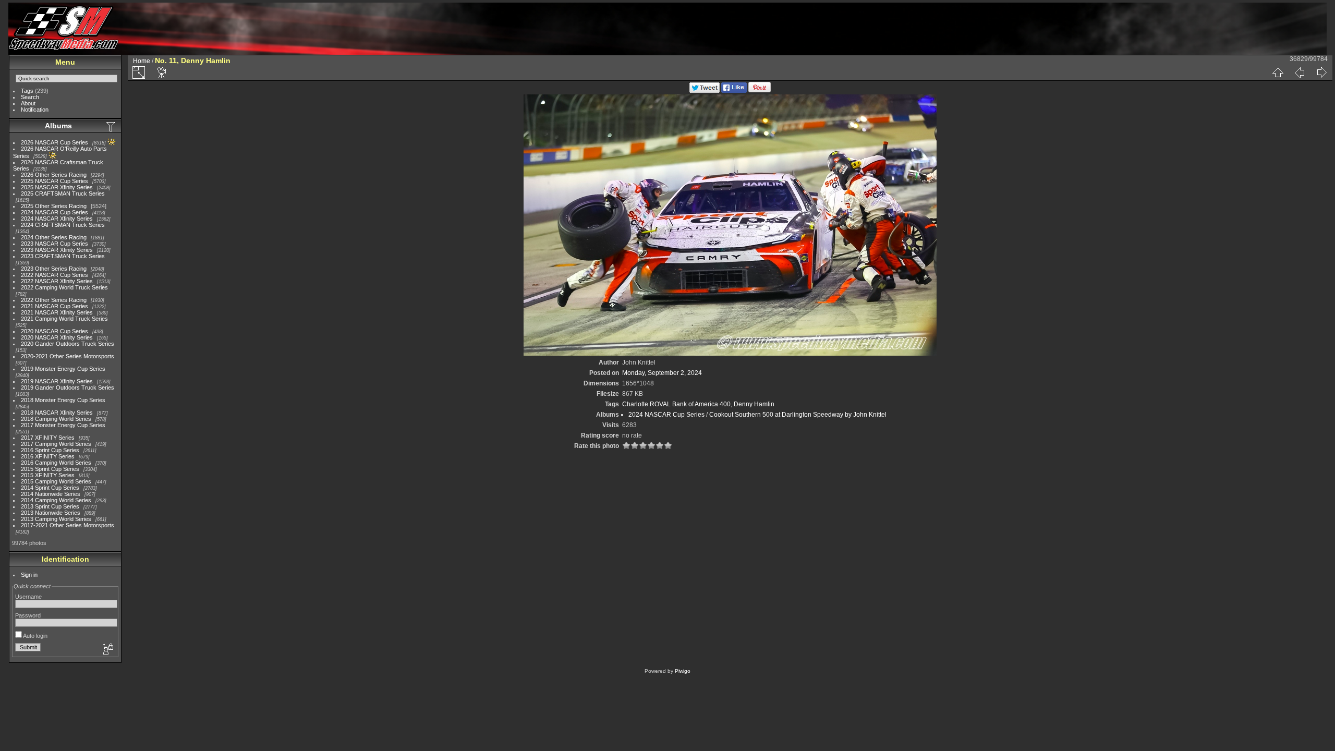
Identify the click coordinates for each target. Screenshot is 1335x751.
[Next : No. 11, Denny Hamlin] (1321, 72)
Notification (34, 109)
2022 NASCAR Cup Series (54, 275)
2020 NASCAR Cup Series (54, 331)
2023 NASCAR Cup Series (54, 243)
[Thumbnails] (1278, 72)
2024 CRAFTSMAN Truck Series (63, 225)
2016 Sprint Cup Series (50, 450)
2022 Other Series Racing (54, 300)
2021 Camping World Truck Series (64, 319)
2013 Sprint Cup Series (50, 506)
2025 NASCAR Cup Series (54, 181)
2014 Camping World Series (56, 500)
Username (28, 596)
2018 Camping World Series (56, 419)
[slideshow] (162, 72)
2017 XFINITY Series (48, 437)
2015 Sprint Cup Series (50, 469)
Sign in (29, 575)
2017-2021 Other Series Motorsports (67, 525)
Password (28, 615)
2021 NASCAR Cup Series (54, 306)
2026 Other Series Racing (54, 175)
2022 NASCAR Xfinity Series (57, 281)
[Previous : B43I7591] (1299, 72)
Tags (27, 91)
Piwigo (682, 671)
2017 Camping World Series (56, 444)
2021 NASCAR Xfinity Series (57, 312)
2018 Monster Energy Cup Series (63, 400)
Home (141, 61)
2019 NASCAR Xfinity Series (57, 381)
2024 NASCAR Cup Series (54, 212)
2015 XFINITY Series (48, 475)
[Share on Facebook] (734, 90)
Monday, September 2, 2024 (662, 373)
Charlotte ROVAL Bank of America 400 (676, 404)
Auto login (34, 636)
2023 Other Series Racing (54, 268)
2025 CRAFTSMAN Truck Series (63, 193)
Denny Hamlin (754, 404)
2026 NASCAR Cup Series (54, 142)
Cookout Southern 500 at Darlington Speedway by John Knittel (798, 414)
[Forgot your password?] (107, 650)
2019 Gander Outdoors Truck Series (67, 387)
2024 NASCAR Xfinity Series (57, 218)
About (28, 103)
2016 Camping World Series (56, 462)
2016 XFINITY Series (48, 456)
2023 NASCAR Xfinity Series (57, 250)
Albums (58, 126)
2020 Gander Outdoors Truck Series (67, 344)
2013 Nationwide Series (50, 513)
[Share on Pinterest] (759, 90)
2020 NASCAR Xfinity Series (57, 337)
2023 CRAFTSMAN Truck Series (63, 256)
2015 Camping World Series (56, 481)
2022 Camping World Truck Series (64, 287)
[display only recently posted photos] (111, 126)
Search (30, 97)
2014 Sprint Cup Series (50, 487)
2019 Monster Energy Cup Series (63, 369)
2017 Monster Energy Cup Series (63, 425)
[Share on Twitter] (704, 90)
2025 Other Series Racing (54, 206)
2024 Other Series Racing (54, 237)
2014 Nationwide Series (50, 494)
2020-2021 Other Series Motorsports (67, 356)
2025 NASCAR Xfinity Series (57, 187)
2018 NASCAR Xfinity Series (57, 412)
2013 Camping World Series (56, 519)
